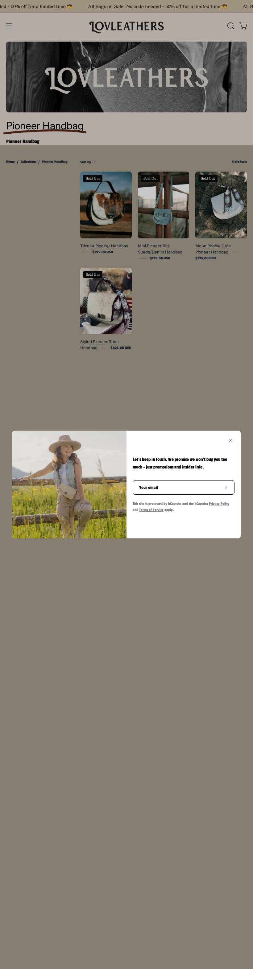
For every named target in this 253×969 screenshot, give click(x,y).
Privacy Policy (219, 503)
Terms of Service (151, 510)
